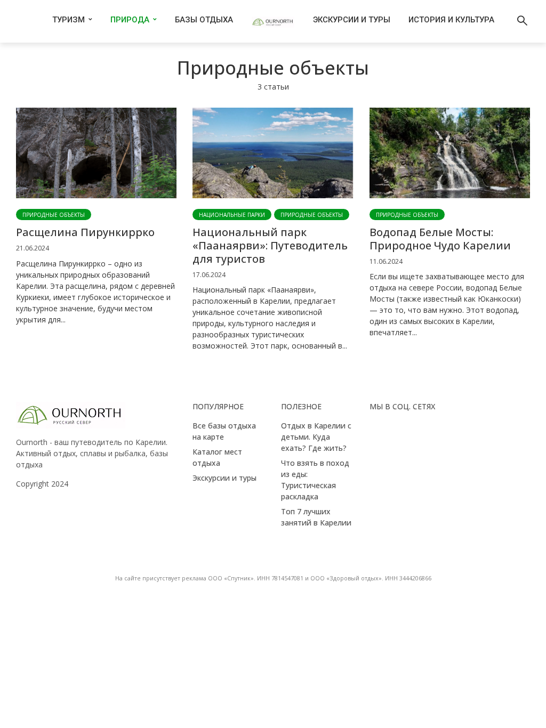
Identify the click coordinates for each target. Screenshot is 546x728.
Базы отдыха (204, 20)
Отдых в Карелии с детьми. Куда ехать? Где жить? (316, 436)
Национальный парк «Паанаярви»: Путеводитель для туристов (270, 245)
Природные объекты (53, 215)
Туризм (68, 20)
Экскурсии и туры (351, 20)
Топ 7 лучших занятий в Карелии (316, 517)
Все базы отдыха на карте (224, 431)
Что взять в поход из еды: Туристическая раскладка (315, 479)
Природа (129, 20)
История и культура (451, 20)
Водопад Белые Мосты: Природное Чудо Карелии (440, 238)
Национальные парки (232, 215)
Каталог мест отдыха (217, 457)
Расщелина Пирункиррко (85, 232)
